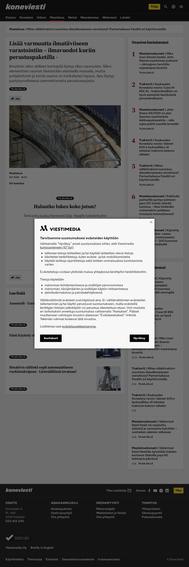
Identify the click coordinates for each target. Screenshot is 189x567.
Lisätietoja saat (68, 326)
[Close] (151, 222)
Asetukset (51, 338)
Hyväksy (139, 338)
